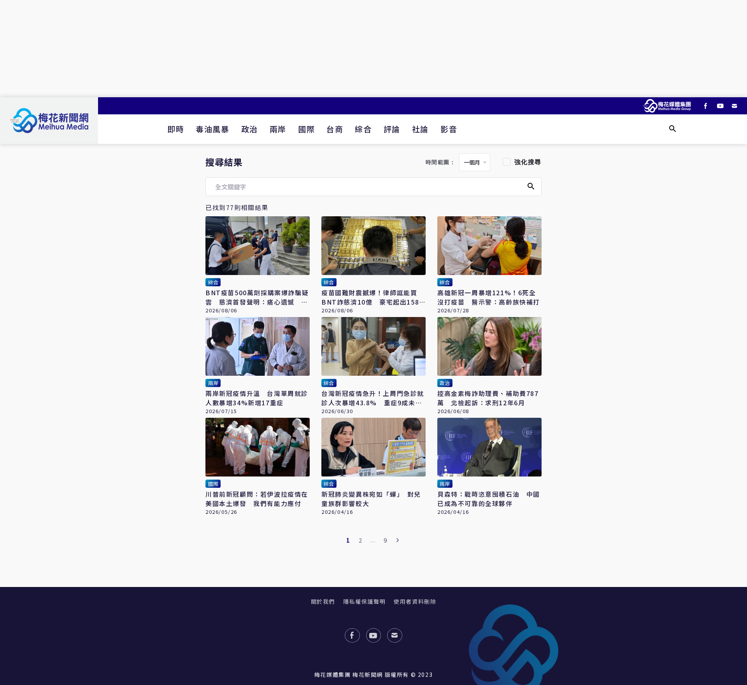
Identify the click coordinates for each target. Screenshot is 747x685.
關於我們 (323, 601)
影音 (448, 129)
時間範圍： (441, 162)
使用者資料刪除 (415, 601)
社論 (420, 129)
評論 (392, 129)
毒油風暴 (212, 129)
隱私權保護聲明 (364, 601)
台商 (334, 129)
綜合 (363, 129)
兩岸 (278, 129)
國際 (306, 129)
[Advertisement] (373, 48)
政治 (249, 129)
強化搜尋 (528, 162)
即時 (175, 129)
